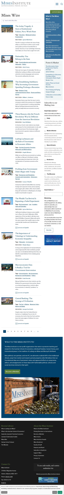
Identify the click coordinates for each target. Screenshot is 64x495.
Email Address (49, 190)
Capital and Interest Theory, (22, 92)
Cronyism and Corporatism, (22, 177)
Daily (48, 118)
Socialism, (34, 204)
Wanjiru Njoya (26, 245)
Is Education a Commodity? (53, 95)
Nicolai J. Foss (49, 80)
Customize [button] (4, 492)
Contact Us (37, 458)
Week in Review (51, 130)
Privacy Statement (39, 455)
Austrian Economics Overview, (27, 147)
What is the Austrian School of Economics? (12, 431)
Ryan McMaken (27, 122)
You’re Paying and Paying (53, 90)
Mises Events (37, 437)
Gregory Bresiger (50, 92)
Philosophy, (18, 64)
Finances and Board (39, 447)
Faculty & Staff (38, 445)
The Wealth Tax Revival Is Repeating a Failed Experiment (27, 200)
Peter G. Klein (49, 97)
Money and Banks (20, 306)
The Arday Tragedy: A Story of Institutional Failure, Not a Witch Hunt (25, 29)
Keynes (17, 94)
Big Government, (23, 204)
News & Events (51, 145)
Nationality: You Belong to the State (22, 58)
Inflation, (26, 304)
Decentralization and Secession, (27, 62)
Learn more (47, 213)
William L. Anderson (28, 97)
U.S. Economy (29, 242)
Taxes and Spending (20, 206)
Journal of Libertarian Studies (9, 437)
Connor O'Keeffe (27, 182)
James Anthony (50, 72)
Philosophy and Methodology (23, 149)
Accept (60, 492)
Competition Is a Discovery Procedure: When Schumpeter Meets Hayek (53, 76)
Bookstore (50, 159)
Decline (55, 492)
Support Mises (56, 12)
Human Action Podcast (7, 442)
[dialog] (32, 490)
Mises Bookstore (38, 442)
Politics (24, 64)
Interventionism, (23, 273)
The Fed (17, 179)
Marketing (47, 198)
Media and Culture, (31, 35)
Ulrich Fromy (26, 67)
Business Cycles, (23, 90)
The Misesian (51, 174)
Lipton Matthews (27, 40)
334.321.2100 (8, 477)
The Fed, (21, 304)
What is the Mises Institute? (41, 428)
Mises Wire (4, 439)
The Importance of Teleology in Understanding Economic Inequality (26, 236)
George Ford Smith (28, 309)
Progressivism (19, 37)
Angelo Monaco (27, 152)
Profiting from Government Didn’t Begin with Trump (26, 170)
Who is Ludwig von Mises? (8, 428)
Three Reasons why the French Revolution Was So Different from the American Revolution (27, 117)
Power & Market (52, 63)
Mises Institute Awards (40, 439)
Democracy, (34, 177)
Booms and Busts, (36, 92)
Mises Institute (50, 87)
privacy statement (51, 223)
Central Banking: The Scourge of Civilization (24, 300)
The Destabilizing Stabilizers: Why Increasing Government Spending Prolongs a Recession (27, 85)
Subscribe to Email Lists (40, 450)
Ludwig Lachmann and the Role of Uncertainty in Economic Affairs (24, 141)
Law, (30, 204)
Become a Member (12, 372)
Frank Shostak (26, 278)
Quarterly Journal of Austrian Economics (12, 434)
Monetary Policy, (34, 304)
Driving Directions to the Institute (43, 431)
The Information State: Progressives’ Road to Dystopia (52, 68)
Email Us (3, 483)
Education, (22, 35)
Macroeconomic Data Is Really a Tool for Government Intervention (25, 268)
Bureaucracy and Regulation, (27, 175)
